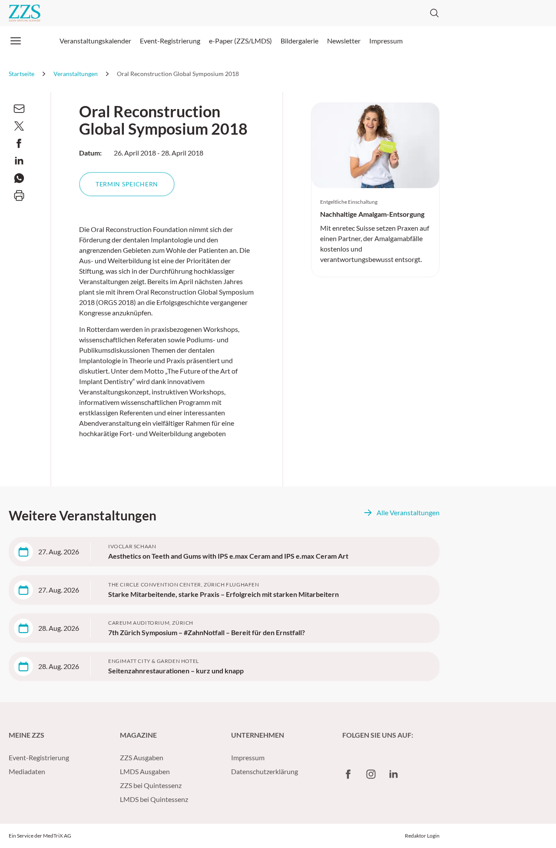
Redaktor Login (422, 835)
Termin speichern (127, 184)
